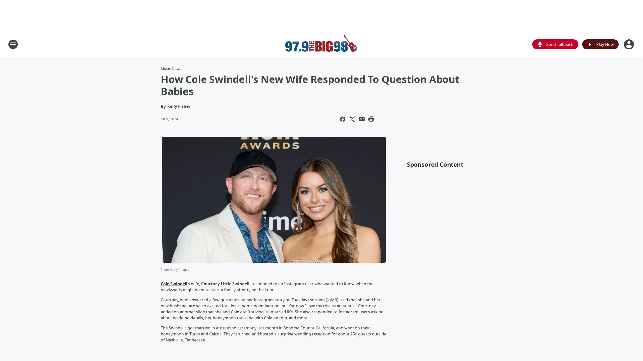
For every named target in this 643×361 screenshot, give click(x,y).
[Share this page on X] (352, 119)
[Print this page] (371, 119)
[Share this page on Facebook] (342, 119)
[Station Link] (321, 44)
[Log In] (629, 44)
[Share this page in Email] (361, 119)
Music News (171, 68)
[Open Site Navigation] (13, 44)
